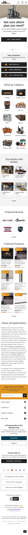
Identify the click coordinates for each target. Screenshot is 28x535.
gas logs (3, 348)
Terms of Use (10, 523)
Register (14, 438)
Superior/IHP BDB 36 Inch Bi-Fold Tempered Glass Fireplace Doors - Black (21, 307)
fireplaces (11, 346)
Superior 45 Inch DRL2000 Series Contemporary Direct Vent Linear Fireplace (6, 307)
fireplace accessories (17, 352)
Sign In (14, 443)
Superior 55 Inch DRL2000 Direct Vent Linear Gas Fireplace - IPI (20, 262)
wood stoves (18, 346)
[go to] (7, 254)
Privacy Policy (17, 523)
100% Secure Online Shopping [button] (14, 487)
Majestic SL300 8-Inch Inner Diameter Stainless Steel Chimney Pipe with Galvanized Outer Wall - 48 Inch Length (21, 285)
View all (14, 200)
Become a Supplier (14, 461)
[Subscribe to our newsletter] (25, 395)
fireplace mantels (16, 355)
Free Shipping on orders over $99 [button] (14, 476)
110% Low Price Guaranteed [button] (14, 482)
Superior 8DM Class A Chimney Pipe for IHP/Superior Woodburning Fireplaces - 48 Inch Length (6, 285)
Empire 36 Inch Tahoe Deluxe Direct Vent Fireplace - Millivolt (6, 262)
